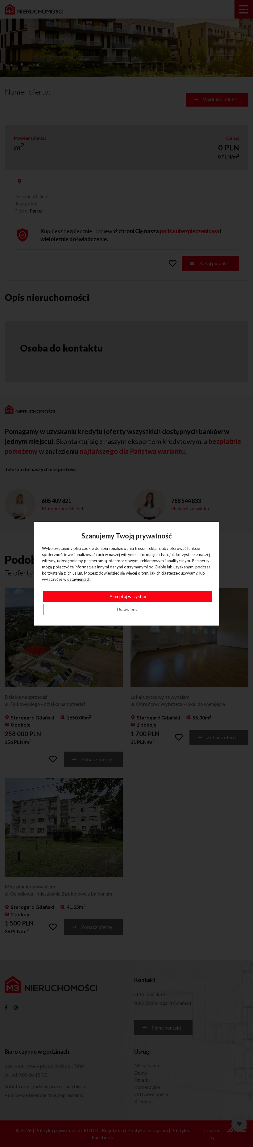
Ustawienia (128, 609)
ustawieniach (78, 579)
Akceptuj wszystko (128, 596)
